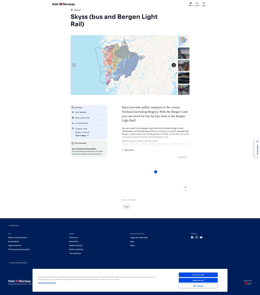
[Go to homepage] (67, 4)
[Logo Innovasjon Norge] (248, 283)
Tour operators (75, 253)
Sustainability (13, 241)
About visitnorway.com (17, 237)
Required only (198, 280)
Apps (132, 241)
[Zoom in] (185, 187)
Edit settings (198, 286)
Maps (132, 245)
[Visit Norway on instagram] (196, 237)
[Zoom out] (185, 190)
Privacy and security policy (19, 249)
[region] (155, 174)
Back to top (14, 225)
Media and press (75, 245)
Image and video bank (138, 237)
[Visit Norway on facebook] (192, 237)
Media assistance (76, 249)
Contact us (73, 237)
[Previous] (74, 65)
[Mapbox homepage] (182, 157)
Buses (127, 206)
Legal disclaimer (14, 245)
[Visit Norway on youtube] (201, 237)
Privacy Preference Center (18, 263)
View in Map (80, 135)
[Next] (174, 65)
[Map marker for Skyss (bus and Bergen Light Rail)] (155, 171)
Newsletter (74, 241)
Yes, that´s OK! (198, 275)
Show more (129, 150)
